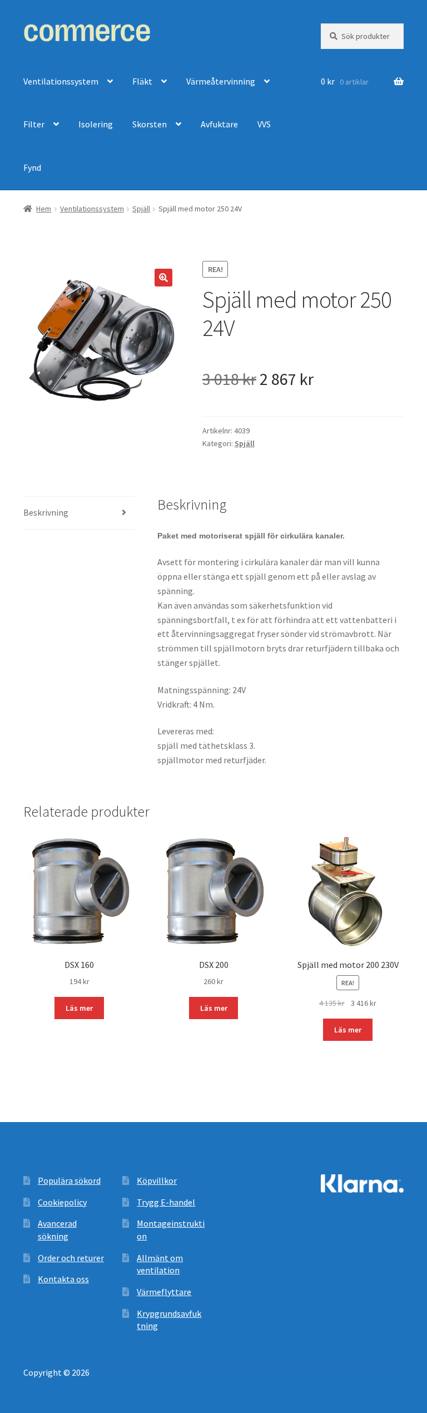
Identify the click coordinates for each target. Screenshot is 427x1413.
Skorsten (149, 124)
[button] (163, 277)
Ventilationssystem (60, 81)
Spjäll (141, 209)
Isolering (95, 124)
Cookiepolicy (62, 1202)
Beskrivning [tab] (45, 512)
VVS (264, 124)
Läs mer (79, 1008)
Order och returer (71, 1257)
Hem (43, 209)
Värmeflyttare (164, 1291)
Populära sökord (69, 1180)
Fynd (32, 167)
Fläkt (142, 81)
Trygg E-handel (166, 1202)
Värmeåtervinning (220, 81)
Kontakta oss (63, 1278)
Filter (33, 124)
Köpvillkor (157, 1180)
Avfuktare (219, 124)
